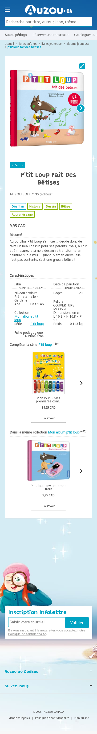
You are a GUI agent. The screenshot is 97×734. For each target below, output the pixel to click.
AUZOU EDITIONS (24, 194)
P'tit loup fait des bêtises (24, 47)
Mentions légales (19, 718)
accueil (9, 44)
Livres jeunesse (51, 44)
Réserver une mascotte (50, 34)
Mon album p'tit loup (26, 318)
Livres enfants (28, 44)
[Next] (81, 108)
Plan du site (81, 718)
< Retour (17, 165)
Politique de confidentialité (27, 634)
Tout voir (48, 418)
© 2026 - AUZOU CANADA (48, 711)
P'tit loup (37, 323)
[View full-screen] (82, 66)
